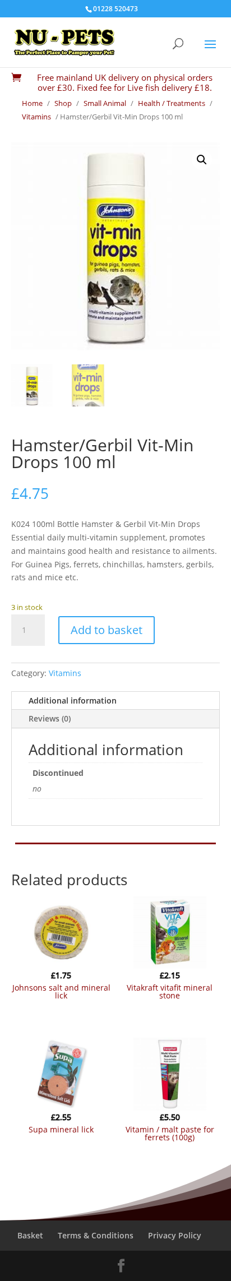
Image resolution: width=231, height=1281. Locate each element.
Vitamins (36, 117)
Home (32, 103)
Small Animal (105, 103)
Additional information (73, 700)
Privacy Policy (174, 1235)
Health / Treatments (171, 103)
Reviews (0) (50, 718)
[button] (202, 160)
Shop (63, 103)
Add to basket (106, 629)
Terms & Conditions (95, 1235)
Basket (30, 1235)
